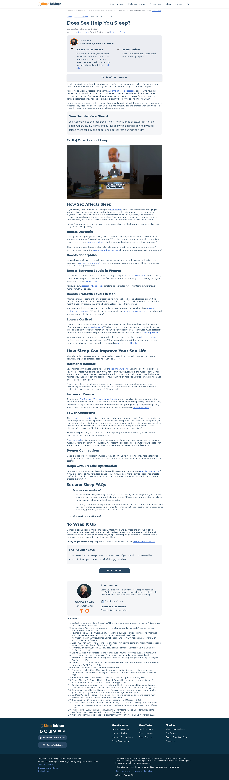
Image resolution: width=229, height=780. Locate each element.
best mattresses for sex (144, 542)
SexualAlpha (116, 210)
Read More (156, 11)
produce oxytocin (95, 242)
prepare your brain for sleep (106, 250)
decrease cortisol (148, 337)
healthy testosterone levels (136, 311)
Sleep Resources (81, 17)
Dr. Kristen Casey (117, 32)
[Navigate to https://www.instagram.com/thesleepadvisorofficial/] (81, 611)
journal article (75, 440)
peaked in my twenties (135, 275)
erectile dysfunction (149, 471)
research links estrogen (92, 286)
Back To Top (114, 570)
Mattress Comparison (54, 737)
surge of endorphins (89, 263)
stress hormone (95, 327)
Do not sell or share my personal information (133, 771)
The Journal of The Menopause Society (98, 399)
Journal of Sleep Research (121, 91)
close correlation (84, 418)
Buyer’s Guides (54, 745)
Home (69, 17)
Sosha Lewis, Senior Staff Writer (97, 43)
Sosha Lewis (83, 32)
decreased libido (141, 408)
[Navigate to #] (188, 4)
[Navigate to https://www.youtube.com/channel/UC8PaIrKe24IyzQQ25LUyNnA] (87, 611)
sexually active (91, 281)
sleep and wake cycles (119, 369)
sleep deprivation (150, 333)
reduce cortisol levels (126, 343)
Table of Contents (112, 77)
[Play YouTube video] (114, 172)
